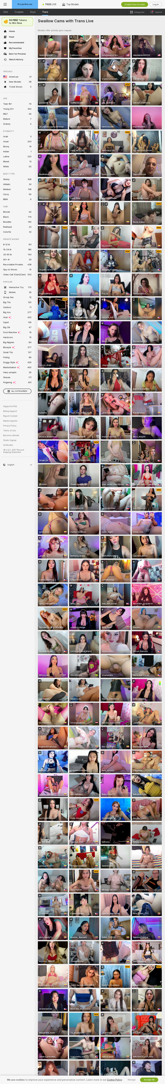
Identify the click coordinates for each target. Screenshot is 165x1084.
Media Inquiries (10, 421)
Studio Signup (9, 440)
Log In (156, 4)
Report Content (10, 416)
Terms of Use (9, 430)
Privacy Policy (9, 426)
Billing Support (10, 411)
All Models (8, 445)
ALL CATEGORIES (19, 391)
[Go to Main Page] (25, 4)
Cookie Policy (114, 1080)
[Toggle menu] (5, 4)
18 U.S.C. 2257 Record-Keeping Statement (14, 451)
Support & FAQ (10, 406)
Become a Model (11, 435)
